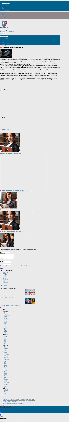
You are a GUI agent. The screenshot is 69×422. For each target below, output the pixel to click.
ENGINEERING (4, 273)
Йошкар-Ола (6, 357)
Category (1, 258)
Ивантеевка (5, 316)
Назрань (5, 386)
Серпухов (5, 329)
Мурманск (5, 349)
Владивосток (6, 379)
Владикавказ (6, 384)
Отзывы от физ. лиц (6, 10)
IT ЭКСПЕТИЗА (4, 45)
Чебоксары (5, 365)
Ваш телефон (2, 262)
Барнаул (5, 372)
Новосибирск (6, 375)
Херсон (5, 391)
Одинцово (5, 324)
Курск (5, 339)
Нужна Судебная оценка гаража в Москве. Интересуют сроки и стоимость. (12, 403)
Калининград (6, 348)
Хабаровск (5, 381)
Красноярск (5, 374)
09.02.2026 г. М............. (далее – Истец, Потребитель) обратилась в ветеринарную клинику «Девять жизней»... (17, 399)
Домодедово (6, 313)
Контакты (3, 18)
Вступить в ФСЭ (3, 405)
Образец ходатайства (4, 285)
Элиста (5, 355)
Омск (5, 376)
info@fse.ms (1, 413)
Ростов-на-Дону (6, 354)
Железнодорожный (7, 315)
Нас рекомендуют (6, 5)
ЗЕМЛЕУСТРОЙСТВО (5, 279)
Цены (2, 7)
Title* (1, 252)
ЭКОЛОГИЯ (4, 280)
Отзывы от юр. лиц (6, 17)
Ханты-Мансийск (6, 369)
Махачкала (5, 385)
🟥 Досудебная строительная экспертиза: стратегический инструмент (10, 153)
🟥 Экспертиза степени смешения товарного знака (7, 209)
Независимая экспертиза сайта (6, 129)
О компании (3, 4)
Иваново (5, 337)
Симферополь (6, 390)
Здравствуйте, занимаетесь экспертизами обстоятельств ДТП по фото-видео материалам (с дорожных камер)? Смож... (19, 400)
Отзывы (3, 9)
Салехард (5, 367)
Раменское (5, 327)
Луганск (5, 393)
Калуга (5, 338)
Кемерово (5, 373)
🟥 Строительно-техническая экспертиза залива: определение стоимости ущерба (12, 190)
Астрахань (5, 352)
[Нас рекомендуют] (30, 292)
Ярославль (5, 344)
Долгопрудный (6, 312)
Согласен (2, 421)
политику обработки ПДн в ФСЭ (22, 265)
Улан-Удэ (5, 380)
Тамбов (5, 342)
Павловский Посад (6, 325)
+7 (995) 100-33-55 (2, 33)
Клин (5, 317)
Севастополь (6, 389)
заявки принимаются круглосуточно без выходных (7, 31)
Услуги (3, 6)
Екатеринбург (6, 366)
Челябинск (5, 370)
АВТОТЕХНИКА (5, 274)
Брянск (5, 335)
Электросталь (6, 333)
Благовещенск (6, 378)
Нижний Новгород (6, 359)
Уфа (4, 364)
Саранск (5, 362)
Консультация (4, 15)
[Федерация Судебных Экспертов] (4, 27)
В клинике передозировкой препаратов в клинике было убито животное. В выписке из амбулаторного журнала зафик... (19, 402)
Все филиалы (3, 394)
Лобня (5, 320)
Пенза (5, 360)
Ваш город (1, 264)
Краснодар (5, 353)
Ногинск (5, 323)
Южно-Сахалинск (6, 382)
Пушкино (5, 326)
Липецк (5, 340)
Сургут (5, 368)
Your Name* (1, 261)
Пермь (5, 361)
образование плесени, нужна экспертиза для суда (9, 401)
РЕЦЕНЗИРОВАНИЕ (5, 282)
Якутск (5, 383)
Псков (5, 350)
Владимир (5, 336)
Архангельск (6, 346)
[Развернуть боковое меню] (0, 307)
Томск (5, 377)
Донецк (5, 392)
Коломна (5, 318)
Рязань (5, 341)
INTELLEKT (4, 281)
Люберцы (5, 321)
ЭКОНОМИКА (4, 275)
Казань (5, 358)
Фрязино (5, 331)
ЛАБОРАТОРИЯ (5, 278)
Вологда (5, 347)
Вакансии (3, 8)
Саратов (5, 363)
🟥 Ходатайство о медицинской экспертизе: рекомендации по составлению (11, 231)
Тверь (5, 343)
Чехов (5, 332)
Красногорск (6, 319)
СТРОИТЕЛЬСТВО (5, 272)
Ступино (5, 330)
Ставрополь (6, 387)
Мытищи (5, 322)
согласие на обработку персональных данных (9, 265)
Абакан (5, 371)
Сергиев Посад (6, 328)
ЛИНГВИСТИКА (5, 277)
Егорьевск (5, 314)
